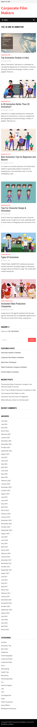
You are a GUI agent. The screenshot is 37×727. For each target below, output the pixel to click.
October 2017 (5, 567)
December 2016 (6, 600)
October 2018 (5, 527)
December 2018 (6, 520)
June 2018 (4, 540)
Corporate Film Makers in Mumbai (12, 357)
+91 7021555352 (13, 331)
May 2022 (4, 428)
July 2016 (4, 616)
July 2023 (4, 421)
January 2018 (5, 557)
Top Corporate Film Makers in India (13, 393)
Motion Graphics (6, 685)
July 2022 (4, 424)
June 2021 (4, 461)
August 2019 (5, 494)
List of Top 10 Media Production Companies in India (18, 390)
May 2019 (4, 504)
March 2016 (5, 629)
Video (3, 699)
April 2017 (4, 586)
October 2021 (5, 447)
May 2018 (4, 543)
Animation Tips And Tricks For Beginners (14, 397)
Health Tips (5, 672)
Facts (3, 665)
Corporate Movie (6, 659)
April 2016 (4, 626)
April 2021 (4, 467)
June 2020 (4, 471)
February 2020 (6, 481)
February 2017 (6, 593)
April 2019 (4, 507)
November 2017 (6, 563)
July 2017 (4, 577)
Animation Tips (5, 55)
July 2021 (4, 457)
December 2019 (6, 487)
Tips (2, 689)
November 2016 (6, 603)
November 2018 (6, 524)
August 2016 (5, 613)
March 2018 (5, 550)
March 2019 (5, 510)
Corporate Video (6, 662)
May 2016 (4, 623)
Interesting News (7, 679)
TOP (2, 692)
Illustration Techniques (8, 362)
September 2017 (6, 570)
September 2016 (6, 610)
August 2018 (5, 533)
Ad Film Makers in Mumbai (10, 372)
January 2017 (5, 596)
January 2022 (5, 437)
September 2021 (6, 451)
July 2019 (4, 497)
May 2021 (4, 464)
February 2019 (6, 514)
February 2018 (6, 553)
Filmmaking (5, 669)
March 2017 (5, 590)
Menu (6, 20)
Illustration (4, 675)
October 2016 (5, 606)
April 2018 (4, 547)
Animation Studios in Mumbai (11, 353)
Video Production (6, 301)
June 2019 (4, 500)
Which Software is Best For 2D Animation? (15, 400)
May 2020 (4, 474)
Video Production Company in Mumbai (14, 367)
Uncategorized (6, 695)
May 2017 (4, 583)
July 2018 (4, 537)
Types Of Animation (10, 257)
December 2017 (6, 560)
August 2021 (5, 454)
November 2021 (6, 444)
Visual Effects (5, 705)
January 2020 (5, 484)
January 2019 (5, 517)
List (2, 682)
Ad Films (4, 642)
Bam (12, 724)
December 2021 (6, 441)
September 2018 (6, 530)
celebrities (4, 652)
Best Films (4, 649)
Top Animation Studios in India (15, 57)
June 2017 (4, 580)
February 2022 (6, 434)
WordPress (4, 724)
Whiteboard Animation (8, 708)
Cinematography (6, 656)
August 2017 (5, 573)
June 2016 (4, 620)
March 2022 (5, 431)
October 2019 (5, 490)
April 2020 (4, 477)
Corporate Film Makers (14, 10)
